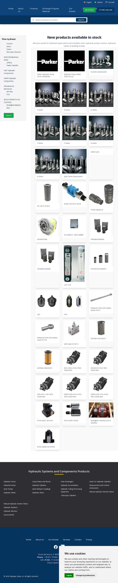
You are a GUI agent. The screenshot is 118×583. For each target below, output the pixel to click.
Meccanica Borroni (14, 52)
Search (81, 20)
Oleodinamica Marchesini (9, 87)
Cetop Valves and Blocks (41, 481)
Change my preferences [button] (85, 575)
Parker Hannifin (12, 65)
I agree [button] (69, 575)
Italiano (100, 2)
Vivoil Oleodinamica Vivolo (11, 58)
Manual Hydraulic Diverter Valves (101, 492)
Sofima (9, 62)
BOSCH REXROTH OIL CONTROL (12, 100)
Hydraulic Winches (10, 511)
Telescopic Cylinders (68, 495)
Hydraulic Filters (38, 493)
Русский (111, 2)
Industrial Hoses (10, 485)
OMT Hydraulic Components (9, 71)
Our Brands (72, 10)
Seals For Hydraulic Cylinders (100, 481)
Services (66, 539)
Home (10, 8)
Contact (78, 539)
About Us (20, 10)
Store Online (105, 10)
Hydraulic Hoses (10, 481)
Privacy (89, 539)
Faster (9, 49)
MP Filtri (10, 92)
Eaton (9, 46)
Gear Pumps (8, 489)
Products (34, 8)
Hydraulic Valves (10, 493)
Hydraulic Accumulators (69, 485)
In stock (89, 10)
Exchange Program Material (50, 10)
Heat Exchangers (67, 481)
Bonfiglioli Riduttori (14, 105)
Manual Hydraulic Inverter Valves (16, 504)
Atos (8, 108)
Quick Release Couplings (41, 489)
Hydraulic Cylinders (39, 485)
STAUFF (10, 44)
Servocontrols (9, 515)
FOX (8, 94)
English (89, 2)
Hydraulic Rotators (11, 507)
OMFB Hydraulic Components (10, 79)
